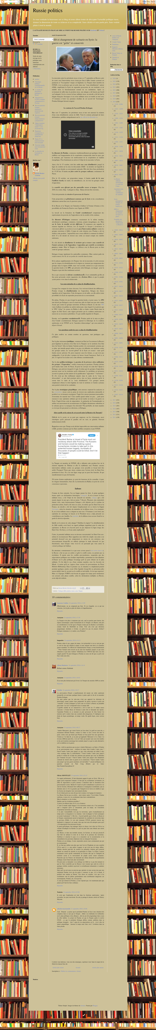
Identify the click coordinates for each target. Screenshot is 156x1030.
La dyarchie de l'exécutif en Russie (39, 153)
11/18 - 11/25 (119, 132)
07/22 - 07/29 (119, 263)
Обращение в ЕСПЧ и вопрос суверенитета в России (40, 100)
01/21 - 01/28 (119, 385)
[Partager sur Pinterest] (89, 588)
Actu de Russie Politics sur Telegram (116, 37)
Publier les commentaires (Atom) (71, 971)
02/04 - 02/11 (119, 376)
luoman (83, 1006)
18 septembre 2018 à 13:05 (77, 603)
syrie (76, 591)
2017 (114, 400)
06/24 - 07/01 (119, 282)
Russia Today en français (117, 54)
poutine (69, 591)
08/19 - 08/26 (119, 244)
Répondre (60, 611)
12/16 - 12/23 (119, 114)
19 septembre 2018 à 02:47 (79, 775)
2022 (114, 90)
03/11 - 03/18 (119, 352)
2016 (114, 403)
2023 (114, 87)
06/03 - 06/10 (119, 296)
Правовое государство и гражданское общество (39, 133)
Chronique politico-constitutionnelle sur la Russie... (40, 84)
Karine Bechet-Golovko (40, 174)
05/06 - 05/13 (119, 315)
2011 (114, 417)
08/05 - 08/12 (119, 254)
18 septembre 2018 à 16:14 (77, 665)
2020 (114, 96)
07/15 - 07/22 (119, 268)
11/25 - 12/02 (119, 128)
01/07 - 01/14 (119, 394)
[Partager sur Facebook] (87, 588)
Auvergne (55, 509)
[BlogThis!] (83, 588)
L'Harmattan (36, 69)
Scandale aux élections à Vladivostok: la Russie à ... (118, 222)
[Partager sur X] (85, 588)
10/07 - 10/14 (119, 161)
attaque (95, 498)
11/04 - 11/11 (119, 142)
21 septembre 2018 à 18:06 (79, 909)
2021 (114, 93)
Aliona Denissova (62, 665)
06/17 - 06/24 (119, 286)
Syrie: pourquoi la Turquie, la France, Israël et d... (118, 202)
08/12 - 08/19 (119, 249)
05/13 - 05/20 (119, 310)
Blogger (95, 1006)
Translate (40, 44)
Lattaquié (84, 495)
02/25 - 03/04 (119, 362)
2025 (114, 81)
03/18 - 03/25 (119, 347)
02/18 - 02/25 (119, 366)
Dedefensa (115, 44)
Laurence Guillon (62, 603)
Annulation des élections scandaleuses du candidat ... (118, 192)
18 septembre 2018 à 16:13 (72, 640)
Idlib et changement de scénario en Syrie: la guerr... (118, 212)
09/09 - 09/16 (119, 230)
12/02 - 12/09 (119, 123)
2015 (114, 406)
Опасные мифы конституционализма (40, 147)
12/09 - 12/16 (119, 118)
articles (37, 79)
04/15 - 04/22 (119, 329)
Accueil (78, 967)
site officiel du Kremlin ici (88, 117)
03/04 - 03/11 (119, 357)
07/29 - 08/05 (119, 258)
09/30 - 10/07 (119, 165)
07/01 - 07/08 (119, 277)
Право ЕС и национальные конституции (39, 141)
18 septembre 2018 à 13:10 (72, 617)
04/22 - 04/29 (119, 324)
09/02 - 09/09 (119, 235)
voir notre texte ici (97, 550)
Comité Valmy (116, 42)
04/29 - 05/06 (119, 319)
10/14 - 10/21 (119, 156)
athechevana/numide (63, 909)
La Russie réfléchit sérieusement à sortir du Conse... (118, 182)
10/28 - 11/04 (119, 146)
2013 (114, 412)
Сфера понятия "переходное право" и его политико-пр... (39, 125)
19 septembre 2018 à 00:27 (72, 727)
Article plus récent (58, 967)
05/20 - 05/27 (119, 305)
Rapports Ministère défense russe (117, 49)
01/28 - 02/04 (119, 380)
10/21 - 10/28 (119, 151)
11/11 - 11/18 (119, 137)
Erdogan (60, 591)
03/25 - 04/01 (119, 343)
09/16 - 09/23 (119, 175)
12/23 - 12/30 (119, 109)
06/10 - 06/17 (119, 291)
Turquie (81, 591)
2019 (114, 99)
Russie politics (48, 10)
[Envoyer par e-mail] (81, 588)
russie (73, 591)
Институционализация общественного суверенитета (40, 117)
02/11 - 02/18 (119, 371)
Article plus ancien (97, 967)
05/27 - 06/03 (119, 301)
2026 (114, 78)
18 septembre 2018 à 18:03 (72, 678)
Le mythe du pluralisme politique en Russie (38, 92)
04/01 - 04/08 (119, 338)
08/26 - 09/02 (119, 239)
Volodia (59, 690)
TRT (102, 304)
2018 (114, 102)
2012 (114, 414)
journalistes (59, 392)
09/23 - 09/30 (119, 170)
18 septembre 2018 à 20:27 (71, 690)
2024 (114, 84)
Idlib (65, 591)
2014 (114, 409)
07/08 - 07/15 (119, 272)
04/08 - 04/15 (119, 333)
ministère (76, 516)
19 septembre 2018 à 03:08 (71, 892)
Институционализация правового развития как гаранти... (40, 109)
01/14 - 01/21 (119, 390)
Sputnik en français (115, 58)
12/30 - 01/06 (119, 104)
